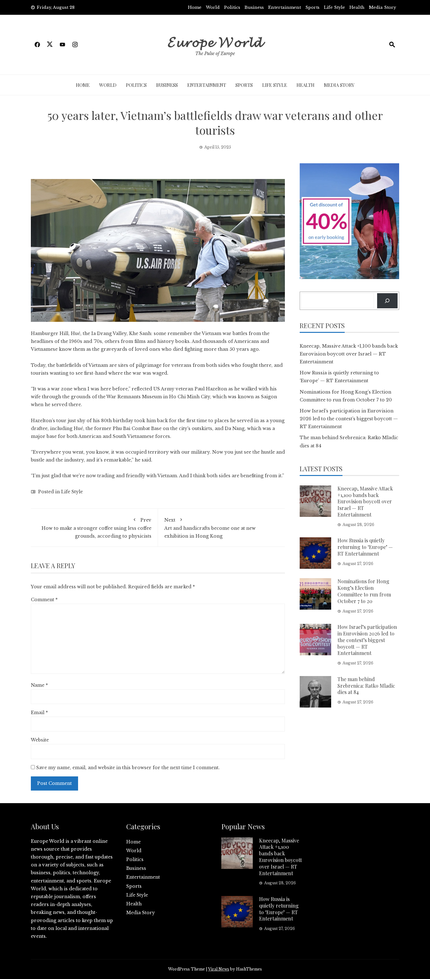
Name (39, 685)
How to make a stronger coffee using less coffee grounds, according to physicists (96, 528)
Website (40, 740)
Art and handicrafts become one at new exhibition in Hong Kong (210, 528)
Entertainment (284, 7)
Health (357, 7)
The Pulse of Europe (215, 53)
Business (254, 7)
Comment (44, 599)
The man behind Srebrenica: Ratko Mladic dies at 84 (366, 686)
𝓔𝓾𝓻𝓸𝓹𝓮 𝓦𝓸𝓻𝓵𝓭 (215, 41)
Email (39, 712)
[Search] (387, 300)
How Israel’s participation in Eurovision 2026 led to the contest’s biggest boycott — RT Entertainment (349, 418)
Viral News (218, 969)
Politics (232, 7)
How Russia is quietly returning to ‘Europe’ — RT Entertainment (365, 547)
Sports (312, 7)
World (213, 7)
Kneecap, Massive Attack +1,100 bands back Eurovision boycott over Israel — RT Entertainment (349, 354)
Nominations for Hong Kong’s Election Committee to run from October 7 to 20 (364, 591)
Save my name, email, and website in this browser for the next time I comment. (128, 767)
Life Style (334, 7)
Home (194, 7)
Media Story (382, 7)
